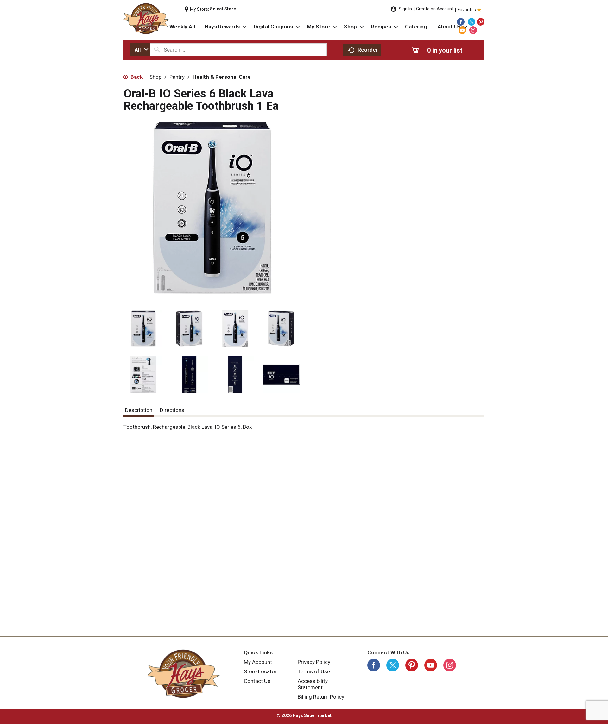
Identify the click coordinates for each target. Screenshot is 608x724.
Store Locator (260, 671)
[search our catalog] (157, 49)
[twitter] (471, 22)
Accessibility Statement (313, 684)
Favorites (467, 9)
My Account (258, 662)
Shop (155, 77)
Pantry (177, 77)
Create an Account (434, 8)
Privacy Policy (314, 662)
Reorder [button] (368, 50)
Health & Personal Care (222, 77)
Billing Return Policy (321, 697)
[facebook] (461, 22)
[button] (143, 328)
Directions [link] (172, 410)
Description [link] (138, 410)
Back (136, 77)
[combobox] (140, 49)
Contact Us (257, 681)
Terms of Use (314, 671)
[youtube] (462, 30)
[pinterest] (480, 22)
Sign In (405, 8)
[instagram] (473, 30)
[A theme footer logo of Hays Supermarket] (184, 673)
